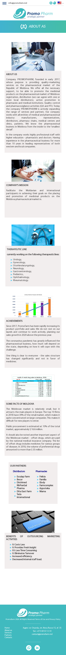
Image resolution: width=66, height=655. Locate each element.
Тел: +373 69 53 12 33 (42, 631)
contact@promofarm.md (42, 634)
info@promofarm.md (17, 3)
